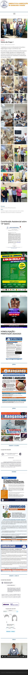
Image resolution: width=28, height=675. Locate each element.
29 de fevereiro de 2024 (10, 44)
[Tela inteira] (25, 656)
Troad (3, 44)
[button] (14, 650)
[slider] (13, 656)
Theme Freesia (8, 672)
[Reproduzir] (2, 656)
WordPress (14, 672)
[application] (14, 650)
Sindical (3, 39)
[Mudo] (23, 656)
